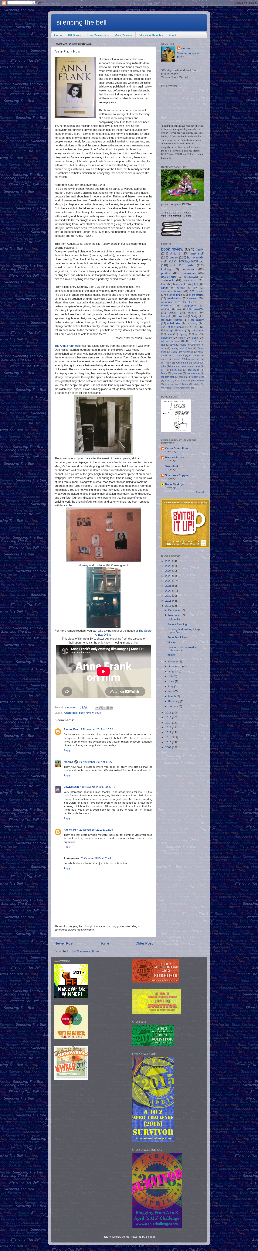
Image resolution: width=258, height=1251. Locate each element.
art (196, 334)
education (198, 330)
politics (166, 273)
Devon (185, 384)
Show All (200, 492)
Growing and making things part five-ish (184, 631)
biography (190, 305)
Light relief (174, 619)
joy (195, 287)
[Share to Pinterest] (111, 708)
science (186, 380)
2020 (168, 591)
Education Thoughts (150, 35)
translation (190, 280)
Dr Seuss (194, 355)
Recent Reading (177, 624)
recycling (176, 359)
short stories (196, 294)
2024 (168, 570)
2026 (168, 561)
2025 (168, 566)
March (172, 696)
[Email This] (97, 708)
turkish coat (198, 377)
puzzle (164, 359)
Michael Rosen (174, 457)
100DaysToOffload (191, 261)
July (171, 676)
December (175, 610)
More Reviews (124, 35)
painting (196, 384)
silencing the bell (81, 22)
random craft (167, 377)
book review (86, 712)
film (170, 334)
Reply (67, 750)
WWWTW (167, 305)
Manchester (180, 284)
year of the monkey (173, 327)
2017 (168, 605)
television (186, 366)
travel (98, 712)
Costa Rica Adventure (182, 352)
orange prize (174, 294)
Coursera (195, 345)
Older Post (144, 943)
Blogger (150, 1236)
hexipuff (166, 316)
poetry (173, 257)
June (171, 681)
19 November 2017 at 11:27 (95, 762)
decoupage (193, 370)
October (173, 661)
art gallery (197, 319)
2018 (168, 600)
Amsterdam (71, 712)
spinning (193, 323)
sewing (193, 298)
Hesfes (189, 341)
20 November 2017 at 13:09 (96, 829)
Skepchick (171, 466)
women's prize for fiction (178, 302)
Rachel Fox (71, 729)
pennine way (193, 373)
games (176, 380)
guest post (177, 373)
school (181, 338)
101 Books (74, 35)
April (171, 691)
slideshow (176, 388)
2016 (168, 712)
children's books (171, 291)
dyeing (184, 334)
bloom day (176, 370)
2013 (168, 727)
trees (197, 366)
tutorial (195, 338)
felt (196, 284)
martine (68, 762)
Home (58, 35)
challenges (188, 273)
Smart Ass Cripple (176, 475)
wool (181, 355)
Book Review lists (98, 35)
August (172, 671)
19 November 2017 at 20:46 (98, 786)
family (200, 249)
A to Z (175, 253)
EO (195, 327)
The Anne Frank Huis (68, 345)
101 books (197, 291)
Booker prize (169, 276)
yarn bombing (171, 384)
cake (163, 348)
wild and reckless (170, 341)
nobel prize (174, 323)
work (172, 265)
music (183, 345)
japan (164, 287)
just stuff (197, 253)
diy (196, 316)
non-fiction (188, 269)
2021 (168, 585)
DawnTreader (72, 786)
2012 (168, 732)
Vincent (172, 642)
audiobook (167, 280)
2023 (168, 576)
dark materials (192, 359)
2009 (168, 747)
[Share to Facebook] (108, 708)
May (171, 686)
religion (183, 377)
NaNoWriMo (196, 309)
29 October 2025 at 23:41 (95, 858)
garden (190, 265)
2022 (168, 580)
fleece (164, 373)
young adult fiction (182, 348)
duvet (172, 345)
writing (165, 309)
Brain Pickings (174, 484)
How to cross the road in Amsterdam (182, 649)
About (172, 35)
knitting (166, 269)
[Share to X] (104, 708)
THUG (171, 655)
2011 (168, 737)
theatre (192, 312)
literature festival (171, 319)
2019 (168, 595)
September (175, 666)
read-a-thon (174, 298)
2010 (168, 742)
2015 (168, 717)
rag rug (164, 388)
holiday (180, 287)
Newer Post (63, 943)
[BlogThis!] (101, 708)
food (163, 284)
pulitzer (173, 312)
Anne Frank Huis (178, 637)
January (173, 706)
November (175, 615)
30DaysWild (191, 276)
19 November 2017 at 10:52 (96, 729)
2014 (168, 722)
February (174, 701)
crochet (182, 316)
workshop (199, 380)
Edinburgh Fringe (172, 330)
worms (187, 388)
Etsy (167, 380)
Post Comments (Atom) (85, 951)
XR (162, 370)
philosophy (166, 338)
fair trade (166, 362)
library (173, 366)
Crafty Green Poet (176, 448)
